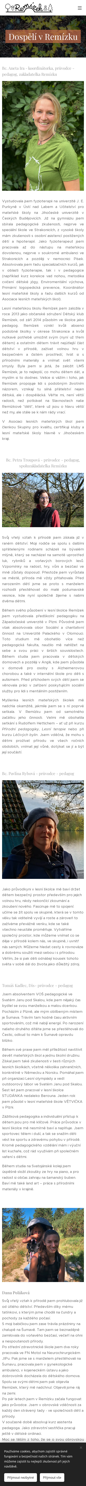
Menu (80, 8)
